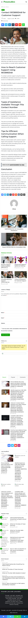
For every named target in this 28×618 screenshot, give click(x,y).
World (7, 6)
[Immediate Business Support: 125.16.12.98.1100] (7, 274)
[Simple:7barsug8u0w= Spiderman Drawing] (21, 259)
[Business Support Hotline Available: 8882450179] (7, 259)
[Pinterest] (13, 195)
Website (3, 323)
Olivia (14, 209)
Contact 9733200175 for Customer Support (20, 280)
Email (2, 317)
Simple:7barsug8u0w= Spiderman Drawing (20, 265)
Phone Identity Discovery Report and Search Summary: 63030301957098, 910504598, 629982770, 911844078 (7, 467)
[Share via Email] (21, 195)
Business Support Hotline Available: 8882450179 (5, 266)
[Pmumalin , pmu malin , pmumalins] (9, 2)
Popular (13, 377)
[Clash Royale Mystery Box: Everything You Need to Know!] (5, 519)
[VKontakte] (19, 195)
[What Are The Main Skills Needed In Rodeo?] (5, 533)
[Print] (24, 195)
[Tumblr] (10, 195)
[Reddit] (16, 195)
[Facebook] (2, 195)
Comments (22, 377)
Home (3, 6)
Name (3, 312)
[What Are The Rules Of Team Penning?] (5, 526)
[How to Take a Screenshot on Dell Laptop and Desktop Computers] (5, 551)
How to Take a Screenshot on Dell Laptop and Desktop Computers (18, 550)
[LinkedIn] (8, 195)
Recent (4, 377)
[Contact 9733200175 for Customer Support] (21, 274)
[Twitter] (5, 195)
